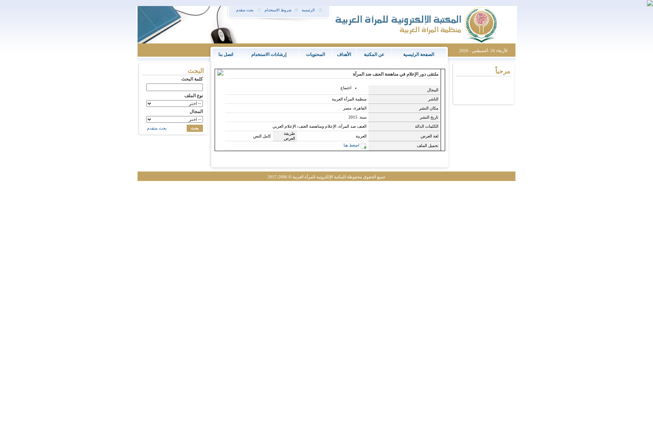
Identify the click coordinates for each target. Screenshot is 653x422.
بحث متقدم (245, 10)
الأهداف (344, 54)
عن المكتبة (374, 54)
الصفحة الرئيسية (418, 54)
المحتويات (315, 54)
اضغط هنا (351, 145)
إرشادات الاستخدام (268, 54)
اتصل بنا (225, 54)
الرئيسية (308, 10)
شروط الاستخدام (278, 10)
